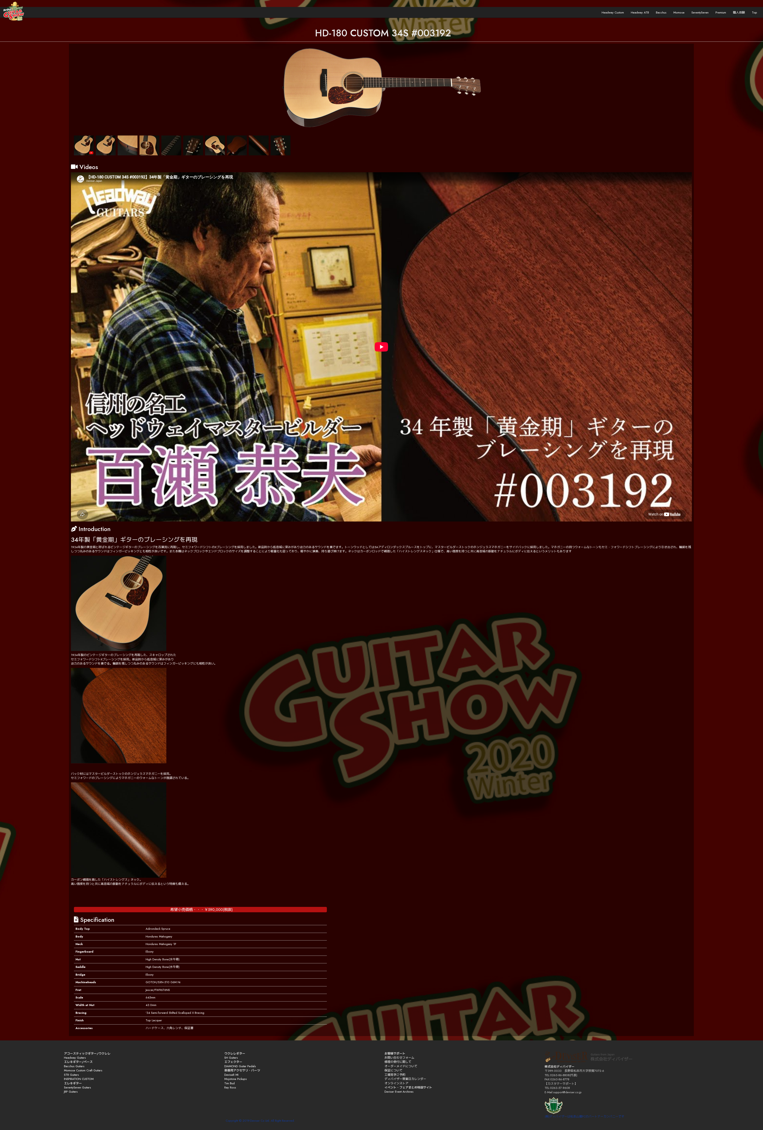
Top (754, 12)
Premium (721, 12)
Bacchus (661, 12)
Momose (679, 12)
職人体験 (739, 12)
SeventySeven (700, 12)
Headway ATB (640, 12)
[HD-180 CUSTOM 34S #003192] (381, 88)
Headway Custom (613, 12)
